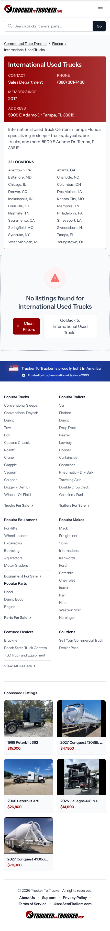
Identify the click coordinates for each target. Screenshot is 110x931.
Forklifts (10, 528)
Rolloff (9, 450)
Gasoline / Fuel (71, 494)
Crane (9, 457)
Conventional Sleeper (21, 405)
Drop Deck (67, 427)
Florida (57, 43)
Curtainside (68, 457)
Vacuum (10, 472)
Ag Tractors (13, 558)
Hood (8, 592)
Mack (63, 528)
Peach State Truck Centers (25, 647)
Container (67, 465)
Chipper (10, 479)
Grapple (10, 465)
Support (49, 897)
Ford (63, 565)
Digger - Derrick (17, 487)
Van (62, 405)
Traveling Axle (70, 479)
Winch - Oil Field (17, 494)
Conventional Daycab (21, 412)
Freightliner (68, 535)
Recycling (11, 550)
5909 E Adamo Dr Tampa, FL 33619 (41, 114)
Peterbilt (66, 573)
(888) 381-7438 (70, 82)
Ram (63, 595)
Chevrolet (67, 580)
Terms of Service (33, 903)
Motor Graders (16, 565)
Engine (9, 606)
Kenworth (67, 558)
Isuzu (63, 587)
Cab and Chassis (17, 442)
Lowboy (65, 442)
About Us (27, 897)
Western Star (70, 610)
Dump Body (13, 599)
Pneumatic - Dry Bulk (76, 472)
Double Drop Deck (74, 487)
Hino (63, 602)
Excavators (13, 543)
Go (99, 26)
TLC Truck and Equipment (24, 655)
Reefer (64, 435)
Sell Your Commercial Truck (81, 640)
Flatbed (65, 412)
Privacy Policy (75, 897)
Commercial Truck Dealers (25, 43)
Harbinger (67, 617)
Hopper (65, 450)
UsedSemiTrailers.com (73, 903)
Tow (7, 427)
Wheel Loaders (16, 535)
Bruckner (11, 640)
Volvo (63, 543)
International (69, 550)
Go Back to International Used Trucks (70, 326)
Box (7, 435)
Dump (9, 420)
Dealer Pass (68, 647)
